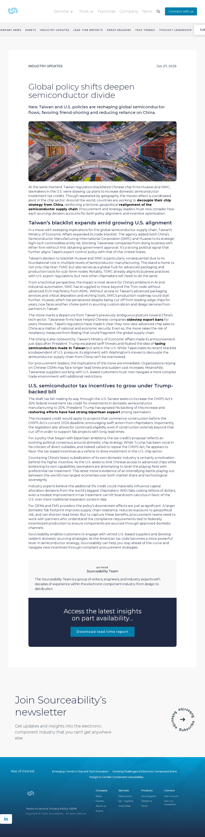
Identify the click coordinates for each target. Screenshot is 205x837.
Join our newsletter (170, 802)
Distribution (125, 796)
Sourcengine (148, 796)
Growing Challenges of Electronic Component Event (145, 771)
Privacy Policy (58, 808)
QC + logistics (126, 800)
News (99, 796)
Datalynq (146, 800)
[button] (63, 11)
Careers (100, 800)
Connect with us (181, 11)
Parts (144, 805)
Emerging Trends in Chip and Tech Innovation (80, 771)
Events (99, 810)
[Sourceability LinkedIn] (6, 819)
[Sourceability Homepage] (13, 11)
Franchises (125, 805)
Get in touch (171, 796)
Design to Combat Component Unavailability (116, 777)
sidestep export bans (145, 320)
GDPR (73, 808)
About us (101, 805)
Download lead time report (102, 632)
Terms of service (37, 808)
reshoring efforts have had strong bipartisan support (74, 412)
